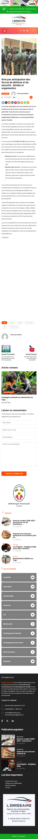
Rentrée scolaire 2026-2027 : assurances (26, 740)
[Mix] (21, 102)
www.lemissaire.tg (7, 682)
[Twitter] (24, 31)
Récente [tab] (8, 513)
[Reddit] (9, 102)
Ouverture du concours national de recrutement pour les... (24, 535)
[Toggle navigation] (4, 31)
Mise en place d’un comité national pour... (21, 401)
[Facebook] (3, 102)
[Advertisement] (19, 262)
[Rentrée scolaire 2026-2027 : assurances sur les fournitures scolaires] (8, 740)
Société (15, 556)
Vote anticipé (14, 327)
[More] (28, 102)
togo (4, 327)
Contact (7, 787)
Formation (16, 531)
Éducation (16, 518)
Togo (9, 396)
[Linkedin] (12, 102)
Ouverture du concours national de (26, 752)
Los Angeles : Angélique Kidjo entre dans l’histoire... (24, 548)
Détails (20, 322)
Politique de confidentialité (13, 783)
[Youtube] (27, 31)
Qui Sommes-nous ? (11, 781)
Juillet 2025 (29, 322)
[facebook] (20, 31)
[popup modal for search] (33, 30)
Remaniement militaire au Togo (23, 559)
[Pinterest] (15, 102)
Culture (15, 544)
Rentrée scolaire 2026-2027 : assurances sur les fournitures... (24, 522)
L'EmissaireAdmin (23, 93)
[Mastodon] (18, 102)
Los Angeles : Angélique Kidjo (26, 765)
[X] (6, 102)
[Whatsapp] (24, 102)
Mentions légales (10, 785)
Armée (12, 322)
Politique (5, 93)
